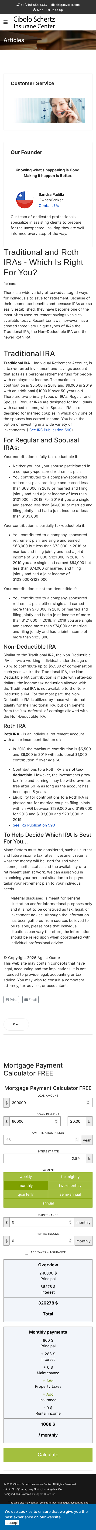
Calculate (48, 1454)
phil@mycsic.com (67, 5)
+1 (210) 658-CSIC (34, 5)
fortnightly (70, 1176)
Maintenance (48, 1215)
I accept (12, 1522)
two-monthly (70, 1185)
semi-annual (70, 1194)
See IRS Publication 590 (50, 430)
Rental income (48, 1233)
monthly (26, 1185)
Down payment (48, 1114)
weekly (26, 1176)
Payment (48, 1170)
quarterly (26, 1194)
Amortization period (48, 1133)
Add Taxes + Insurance (48, 1252)
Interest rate (48, 1151)
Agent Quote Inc (45, 1494)
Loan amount (48, 1095)
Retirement (11, 283)
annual (48, 1203)
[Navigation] (5, 22)
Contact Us (49, 205)
